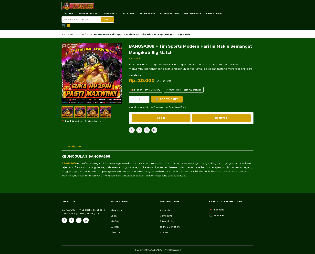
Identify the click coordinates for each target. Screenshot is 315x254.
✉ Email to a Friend (176, 107)
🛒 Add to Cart (167, 99)
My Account (117, 210)
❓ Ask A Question (72, 121)
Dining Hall (110, 13)
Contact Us (166, 215)
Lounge (68, 13)
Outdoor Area (169, 13)
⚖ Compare (157, 107)
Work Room (147, 13)
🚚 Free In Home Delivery (145, 89)
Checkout (116, 232)
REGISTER (221, 118)
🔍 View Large (92, 121)
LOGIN (161, 118)
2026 (89, 34)
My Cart (115, 221)
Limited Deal (214, 13)
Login (114, 215)
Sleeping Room (88, 13)
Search (107, 19)
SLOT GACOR (77, 34)
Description (73, 146)
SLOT (64, 34)
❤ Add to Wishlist (138, 107)
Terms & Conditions (170, 226)
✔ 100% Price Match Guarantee (183, 89)
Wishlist (115, 226)
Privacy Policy (167, 221)
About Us (165, 210)
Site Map (164, 232)
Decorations (192, 13)
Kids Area (129, 13)
